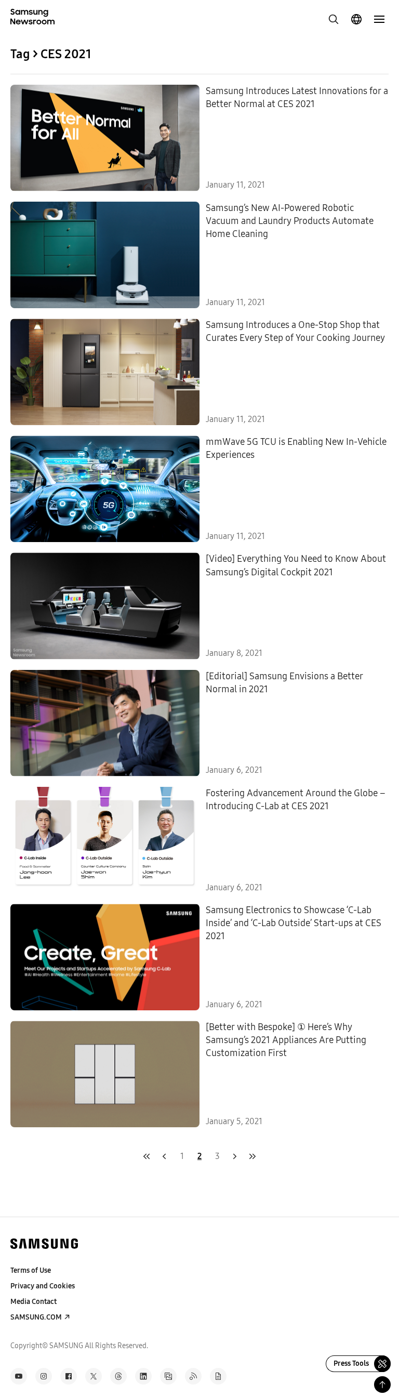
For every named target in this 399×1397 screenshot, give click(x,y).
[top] (382, 1384)
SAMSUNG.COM (36, 1317)
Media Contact (33, 1301)
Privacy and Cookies (42, 1286)
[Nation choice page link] (356, 19)
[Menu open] (379, 19)
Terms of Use (30, 1270)
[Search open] (333, 19)
